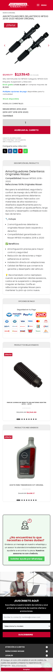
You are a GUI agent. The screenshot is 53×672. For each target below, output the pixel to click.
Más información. (19, 665)
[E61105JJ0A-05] (26, 45)
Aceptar (26, 669)
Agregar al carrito (26, 130)
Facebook (10, 151)
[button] (18, 419)
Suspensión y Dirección (21, 81)
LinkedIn (15, 151)
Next (46, 45)
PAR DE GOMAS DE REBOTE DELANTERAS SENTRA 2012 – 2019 (26, 403)
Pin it (20, 151)
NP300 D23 (42, 79)
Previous (6, 45)
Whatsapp (25, 151)
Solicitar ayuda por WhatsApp (26, 558)
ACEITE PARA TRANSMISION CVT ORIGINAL (26, 485)
